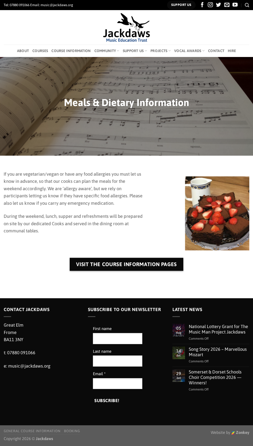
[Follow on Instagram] (210, 5)
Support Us (133, 51)
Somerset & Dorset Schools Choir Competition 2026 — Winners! (215, 377)
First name (102, 328)
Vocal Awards (187, 51)
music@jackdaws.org (29, 366)
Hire (232, 51)
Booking (72, 431)
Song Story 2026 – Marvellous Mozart (218, 352)
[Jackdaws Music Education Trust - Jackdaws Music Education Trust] (127, 27)
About (23, 51)
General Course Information (32, 431)
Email (99, 374)
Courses (40, 51)
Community (105, 51)
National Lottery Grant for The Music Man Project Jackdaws (218, 329)
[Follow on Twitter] (218, 5)
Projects (158, 51)
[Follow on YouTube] (235, 5)
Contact (216, 51)
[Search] (247, 5)
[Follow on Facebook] (202, 5)
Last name (102, 351)
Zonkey (242, 432)
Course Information (71, 51)
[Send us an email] (227, 5)
